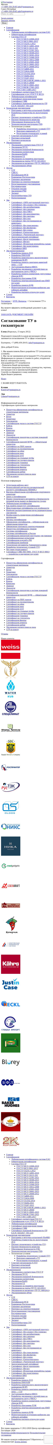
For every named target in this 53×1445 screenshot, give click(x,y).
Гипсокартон (11, 421)
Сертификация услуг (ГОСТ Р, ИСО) (27, 94)
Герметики (11, 419)
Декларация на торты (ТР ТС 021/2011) (28, 161)
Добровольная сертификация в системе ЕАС (30, 32)
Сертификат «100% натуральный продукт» (30, 202)
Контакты (10, 297)
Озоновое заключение (21, 179)
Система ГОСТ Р (18, 37)
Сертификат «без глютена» (23, 209)
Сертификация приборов (17, 542)
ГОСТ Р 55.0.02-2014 (25, 73)
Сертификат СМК (19, 101)
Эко (8, 200)
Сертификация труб (15, 456)
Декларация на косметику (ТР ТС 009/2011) (30, 163)
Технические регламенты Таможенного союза (26, 545)
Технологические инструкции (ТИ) (26, 124)
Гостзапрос (6, 301)
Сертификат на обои (15, 451)
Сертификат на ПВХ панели (18, 446)
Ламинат (10, 433)
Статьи (9, 294)
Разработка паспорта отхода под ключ (28, 292)
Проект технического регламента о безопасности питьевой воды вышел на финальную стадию (27, 500)
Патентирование (18, 198)
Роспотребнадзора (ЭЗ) (21, 195)
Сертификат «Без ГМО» (21, 212)
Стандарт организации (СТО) (24, 136)
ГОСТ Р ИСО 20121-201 (27, 48)
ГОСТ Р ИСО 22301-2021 (27, 50)
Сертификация (12, 30)
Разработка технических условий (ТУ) (33, 129)
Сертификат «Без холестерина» (25, 246)
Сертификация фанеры (16, 467)
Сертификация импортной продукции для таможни (29, 536)
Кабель (9, 426)
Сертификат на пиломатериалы (20, 449)
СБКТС (14, 172)
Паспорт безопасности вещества (25, 119)
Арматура (10, 414)
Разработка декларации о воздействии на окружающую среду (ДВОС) (29, 270)
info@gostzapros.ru (26, 7)
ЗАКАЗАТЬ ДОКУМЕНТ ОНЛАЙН (17, 314)
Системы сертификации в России (21, 533)
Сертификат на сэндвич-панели (20, 460)
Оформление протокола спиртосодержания (25, 526)
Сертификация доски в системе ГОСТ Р (23, 423)
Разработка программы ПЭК (23, 278)
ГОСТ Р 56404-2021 (25, 76)
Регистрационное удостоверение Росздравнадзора (25, 185)
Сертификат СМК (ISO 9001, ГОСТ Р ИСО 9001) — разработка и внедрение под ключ (28, 553)
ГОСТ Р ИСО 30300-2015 (27, 53)
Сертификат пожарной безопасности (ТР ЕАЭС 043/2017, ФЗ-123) (29, 104)
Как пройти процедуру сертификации (23, 506)
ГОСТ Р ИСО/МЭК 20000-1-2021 (31, 80)
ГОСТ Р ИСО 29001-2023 (27, 85)
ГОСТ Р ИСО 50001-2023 (27, 64)
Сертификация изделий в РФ (19, 540)
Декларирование (13, 143)
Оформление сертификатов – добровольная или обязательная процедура (27, 523)
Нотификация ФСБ (19, 175)
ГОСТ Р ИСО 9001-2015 (27, 41)
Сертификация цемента (16, 469)
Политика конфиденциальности (15, 1433)
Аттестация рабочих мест (17, 485)
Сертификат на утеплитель (18, 465)
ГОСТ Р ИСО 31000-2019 (27, 57)
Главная (9, 27)
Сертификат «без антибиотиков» (25, 207)
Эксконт (15, 193)
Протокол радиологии (21, 140)
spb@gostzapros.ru (25, 11)
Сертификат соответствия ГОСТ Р (26, 92)
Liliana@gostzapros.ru (10, 396)
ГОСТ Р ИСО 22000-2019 (27, 39)
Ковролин (10, 430)
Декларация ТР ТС (19, 147)
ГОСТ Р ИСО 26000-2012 (27, 67)
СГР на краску (12, 476)
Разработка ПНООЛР (20, 255)
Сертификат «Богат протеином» (25, 239)
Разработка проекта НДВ (22, 285)
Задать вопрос (21, 1442)
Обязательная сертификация (23, 34)
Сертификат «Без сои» (21, 218)
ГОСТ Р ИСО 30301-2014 (27, 55)
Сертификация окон (15, 453)
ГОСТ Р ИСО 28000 (25, 83)
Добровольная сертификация (24, 96)
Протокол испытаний (20, 138)
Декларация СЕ (18, 156)
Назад (3, 379)
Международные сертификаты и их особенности (27, 508)
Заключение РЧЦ (18, 191)
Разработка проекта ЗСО (22, 253)
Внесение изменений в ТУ (28, 131)
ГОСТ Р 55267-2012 (25, 78)
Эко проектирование (15, 251)
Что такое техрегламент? (17, 549)
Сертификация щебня (15, 472)
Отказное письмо (18, 189)
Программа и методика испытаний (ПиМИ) (30, 110)
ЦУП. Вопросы (19, 301)
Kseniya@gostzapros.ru (10, 390)
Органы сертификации (16, 519)
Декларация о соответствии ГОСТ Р (27, 145)
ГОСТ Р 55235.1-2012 (26, 44)
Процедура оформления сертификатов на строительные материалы (24, 411)
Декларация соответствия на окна (21, 474)
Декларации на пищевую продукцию (27, 159)
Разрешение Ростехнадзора (23, 177)
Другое (9, 168)
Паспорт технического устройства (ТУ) (28, 117)
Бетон (8, 416)
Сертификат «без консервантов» (25, 214)
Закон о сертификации (16, 496)
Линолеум (10, 435)
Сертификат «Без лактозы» (23, 216)
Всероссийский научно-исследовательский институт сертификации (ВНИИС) (25, 488)
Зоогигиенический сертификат (25, 237)
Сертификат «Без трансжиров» (24, 225)
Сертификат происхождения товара (27, 99)
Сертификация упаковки (17, 462)
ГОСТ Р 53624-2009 (25, 71)
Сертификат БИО (19, 248)
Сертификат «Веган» (20, 241)
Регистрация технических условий (31, 133)
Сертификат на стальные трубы (20, 458)
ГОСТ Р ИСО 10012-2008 (27, 60)
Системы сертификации (16, 531)
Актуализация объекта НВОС (24, 267)
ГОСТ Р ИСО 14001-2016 (27, 46)
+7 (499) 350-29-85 (9, 7)
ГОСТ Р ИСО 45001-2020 (27, 62)
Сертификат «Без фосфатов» (23, 228)
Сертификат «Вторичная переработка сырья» (31, 244)
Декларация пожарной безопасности (27, 149)
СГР (13, 170)
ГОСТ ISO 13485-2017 (26, 90)
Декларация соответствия (22, 152)
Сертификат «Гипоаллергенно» (25, 232)
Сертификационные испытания (20, 538)
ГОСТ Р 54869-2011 (25, 69)
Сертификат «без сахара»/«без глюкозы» (29, 205)
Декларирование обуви (21, 166)
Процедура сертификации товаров (21, 529)
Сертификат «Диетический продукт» (27, 235)
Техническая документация (18, 108)
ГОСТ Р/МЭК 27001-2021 (27, 87)
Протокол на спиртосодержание (25, 182)
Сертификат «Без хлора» (22, 230)
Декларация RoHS (19, 154)
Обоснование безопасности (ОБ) (25, 122)
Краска (9, 428)
